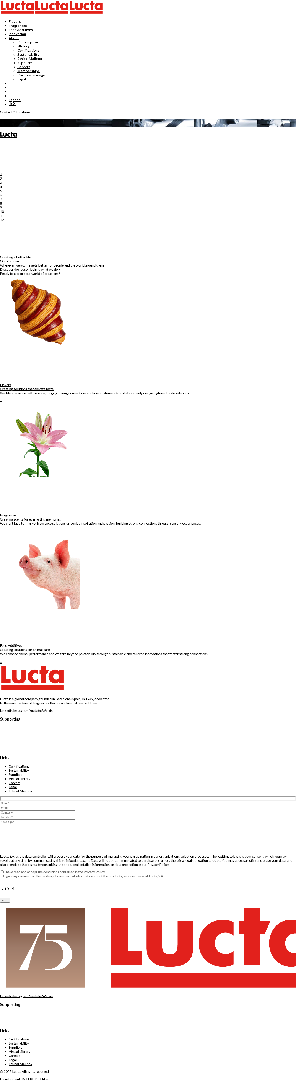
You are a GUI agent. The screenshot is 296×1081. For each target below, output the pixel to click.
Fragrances (18, 25)
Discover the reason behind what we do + (30, 269)
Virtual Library (19, 778)
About (14, 38)
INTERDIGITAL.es (36, 1079)
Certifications (28, 50)
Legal (21, 79)
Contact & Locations (15, 112)
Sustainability (28, 54)
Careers (23, 67)
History (23, 46)
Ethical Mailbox (29, 58)
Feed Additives (21, 30)
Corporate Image (31, 75)
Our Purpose (27, 42)
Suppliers (25, 63)
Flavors (15, 21)
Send (5, 900)
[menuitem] (15, 100)
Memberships (28, 71)
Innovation (17, 34)
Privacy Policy (157, 864)
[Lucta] (17, 14)
